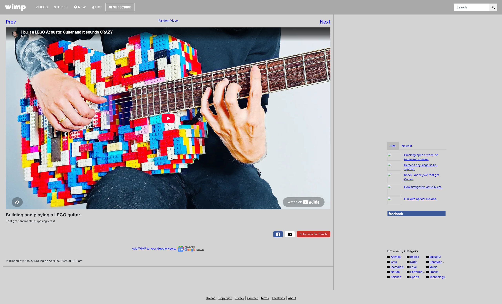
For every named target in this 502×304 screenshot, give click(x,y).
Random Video (168, 20)
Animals (396, 256)
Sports (414, 277)
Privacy (239, 298)
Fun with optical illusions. (420, 199)
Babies (414, 256)
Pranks (433, 271)
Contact (252, 298)
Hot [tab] (393, 146)
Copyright (225, 298)
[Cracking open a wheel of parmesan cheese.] (394, 156)
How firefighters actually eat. (423, 187)
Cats (394, 261)
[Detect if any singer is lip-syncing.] (394, 166)
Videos (41, 7)
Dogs (413, 261)
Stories (60, 7)
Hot (98, 7)
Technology (437, 277)
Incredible (397, 267)
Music (433, 267)
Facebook (278, 298)
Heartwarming (438, 261)
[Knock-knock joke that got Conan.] (394, 177)
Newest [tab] (407, 146)
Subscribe (121, 7)
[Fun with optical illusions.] (394, 200)
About (292, 298)
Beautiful (435, 256)
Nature (395, 271)
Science (396, 277)
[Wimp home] (15, 7)
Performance (418, 271)
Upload (211, 298)
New (81, 7)
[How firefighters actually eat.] (394, 189)
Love (413, 267)
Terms (265, 298)
